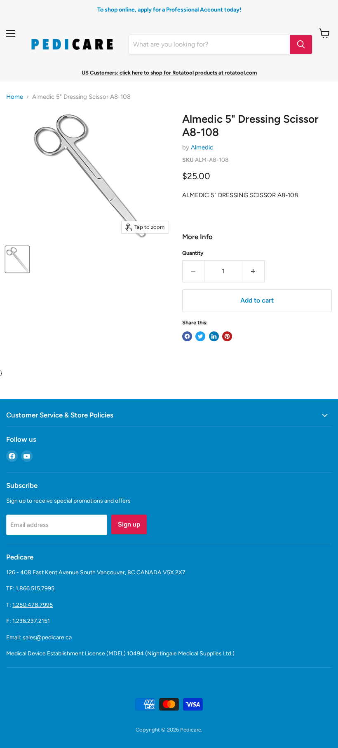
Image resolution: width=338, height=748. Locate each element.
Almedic (202, 147)
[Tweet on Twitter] (200, 336)
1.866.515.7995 (35, 588)
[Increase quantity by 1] (253, 271)
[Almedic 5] (17, 259)
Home (14, 96)
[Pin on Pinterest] (227, 336)
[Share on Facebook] (187, 336)
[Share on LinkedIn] (214, 336)
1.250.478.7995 (32, 604)
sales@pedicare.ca (47, 637)
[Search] (301, 44)
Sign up (129, 524)
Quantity (193, 253)
